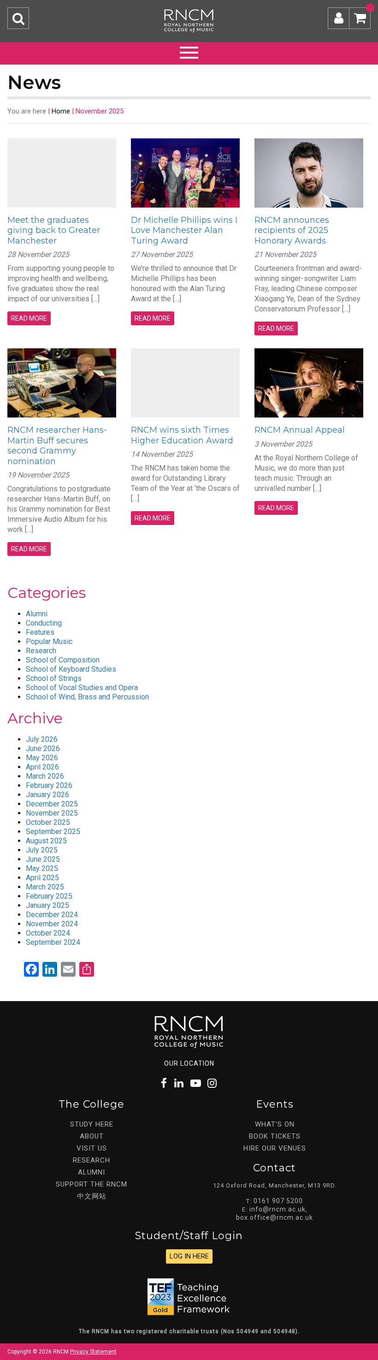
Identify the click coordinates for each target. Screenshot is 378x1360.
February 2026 (49, 785)
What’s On (275, 1124)
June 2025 (43, 859)
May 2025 (42, 868)
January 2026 (47, 794)
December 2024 (52, 914)
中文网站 (91, 1196)
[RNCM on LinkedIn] (179, 1083)
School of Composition (63, 660)
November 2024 (52, 923)
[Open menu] (189, 51)
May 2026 (42, 757)
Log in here (189, 1256)
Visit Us (92, 1148)
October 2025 (48, 822)
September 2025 (53, 831)
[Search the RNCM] (18, 18)
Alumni (36, 613)
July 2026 (42, 739)
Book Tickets (275, 1136)
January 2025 (47, 905)
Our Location (189, 1063)
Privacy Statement (93, 1351)
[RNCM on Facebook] (164, 1083)
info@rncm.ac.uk (277, 1209)
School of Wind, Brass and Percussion (87, 696)
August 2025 (46, 840)
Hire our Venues (274, 1148)
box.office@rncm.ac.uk (274, 1217)
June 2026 (43, 748)
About (92, 1136)
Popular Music (49, 641)
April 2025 (42, 877)
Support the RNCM (91, 1184)
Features (40, 632)
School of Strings (54, 678)
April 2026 (42, 767)
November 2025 (52, 813)
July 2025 (42, 850)
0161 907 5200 (278, 1201)
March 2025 (45, 887)
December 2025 (52, 803)
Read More (29, 318)
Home (61, 111)
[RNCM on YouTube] (196, 1083)
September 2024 (53, 942)
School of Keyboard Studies (71, 669)
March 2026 (45, 776)
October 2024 (48, 933)
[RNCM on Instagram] (212, 1083)
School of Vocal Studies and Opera (82, 687)
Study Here (91, 1124)
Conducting (44, 623)
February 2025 (49, 896)
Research (41, 650)
